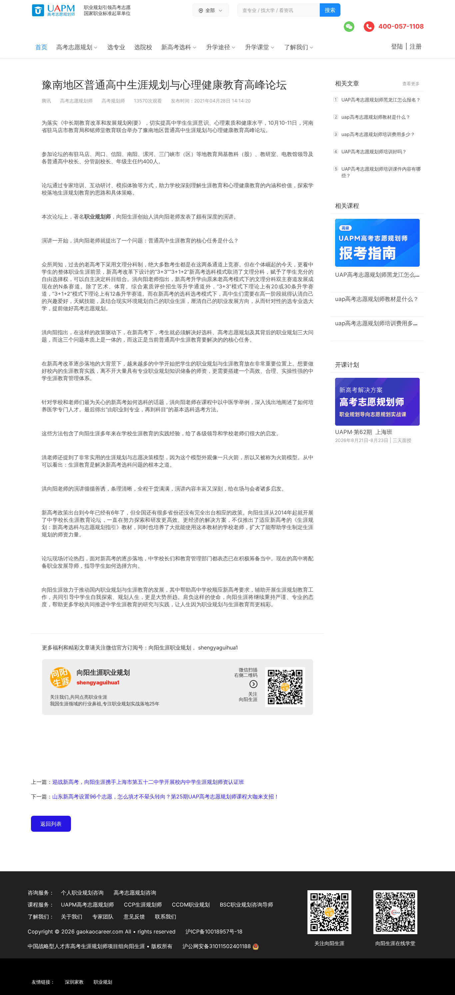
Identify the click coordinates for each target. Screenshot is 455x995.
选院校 (143, 47)
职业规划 (212, 604)
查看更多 (411, 83)
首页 (41, 47)
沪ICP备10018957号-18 (214, 931)
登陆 (398, 46)
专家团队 (103, 916)
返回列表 (51, 823)
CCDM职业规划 (191, 904)
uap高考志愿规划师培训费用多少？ (378, 134)
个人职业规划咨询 (82, 892)
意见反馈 (134, 916)
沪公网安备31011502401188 (217, 946)
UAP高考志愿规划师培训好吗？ (374, 151)
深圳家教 (74, 982)
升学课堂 (257, 47)
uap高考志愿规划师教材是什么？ (375, 117)
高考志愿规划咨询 (135, 892)
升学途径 (218, 47)
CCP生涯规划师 (143, 904)
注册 (416, 46)
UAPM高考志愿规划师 (87, 904)
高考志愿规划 (74, 47)
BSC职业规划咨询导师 (246, 904)
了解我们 (296, 47)
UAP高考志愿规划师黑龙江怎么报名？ (381, 99)
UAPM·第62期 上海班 (363, 432)
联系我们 (165, 916)
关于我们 (71, 916)
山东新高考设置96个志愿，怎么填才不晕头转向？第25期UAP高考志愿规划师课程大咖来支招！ (165, 796)
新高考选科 (176, 47)
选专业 (116, 47)
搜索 (330, 10)
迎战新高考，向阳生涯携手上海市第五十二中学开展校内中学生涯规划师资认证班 (148, 782)
